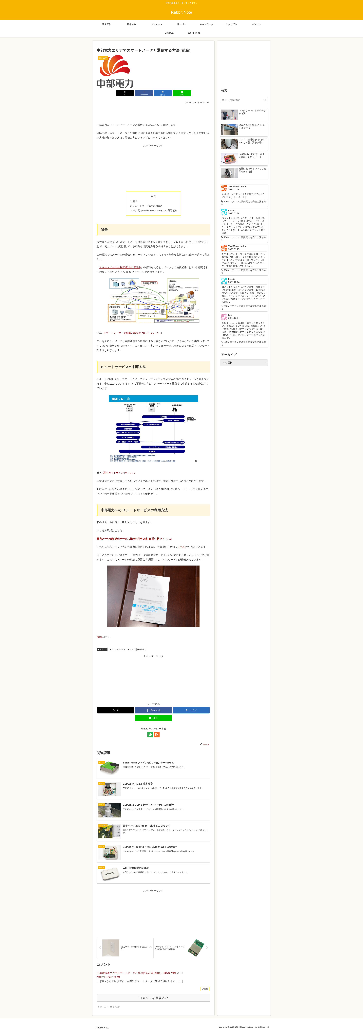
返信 (206, 989)
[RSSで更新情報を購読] (157, 734)
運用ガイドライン (113, 472)
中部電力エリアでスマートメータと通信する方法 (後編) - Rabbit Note (136, 972)
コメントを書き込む (153, 998)
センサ (132, 649)
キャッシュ (155, 333)
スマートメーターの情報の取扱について (126, 333)
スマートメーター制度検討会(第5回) (120, 267)
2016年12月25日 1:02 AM (108, 977)
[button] (264, 100)
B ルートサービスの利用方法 (147, 206)
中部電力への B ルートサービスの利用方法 (155, 210)
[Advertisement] (153, 112)
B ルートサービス (118, 649)
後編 (99, 636)
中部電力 (142, 649)
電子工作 (103, 649)
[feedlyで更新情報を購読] (150, 734)
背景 (135, 201)
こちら (181, 546)
